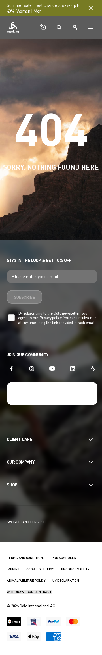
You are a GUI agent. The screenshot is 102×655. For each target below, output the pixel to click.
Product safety (75, 569)
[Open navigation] (90, 27)
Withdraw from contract (29, 592)
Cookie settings (40, 569)
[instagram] (31, 368)
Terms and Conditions (26, 558)
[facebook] (11, 368)
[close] (90, 8)
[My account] (74, 27)
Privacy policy (50, 317)
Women (23, 11)
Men (37, 11)
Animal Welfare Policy (26, 580)
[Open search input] (58, 27)
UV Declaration (65, 580)
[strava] (92, 368)
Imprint (13, 569)
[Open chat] (43, 27)
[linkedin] (72, 368)
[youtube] (52, 368)
